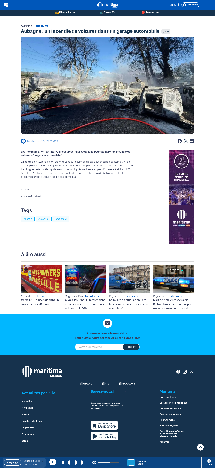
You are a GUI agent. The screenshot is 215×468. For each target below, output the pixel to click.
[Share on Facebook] (179, 141)
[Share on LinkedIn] (191, 141)
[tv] (105, 384)
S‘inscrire (131, 346)
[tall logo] (107, 5)
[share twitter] (191, 371)
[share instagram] (184, 371)
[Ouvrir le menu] (22, 4)
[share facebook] (178, 371)
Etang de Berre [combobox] (32, 460)
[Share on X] (185, 141)
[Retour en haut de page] (200, 447)
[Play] (53, 462)
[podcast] (127, 384)
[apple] (104, 425)
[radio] (86, 384)
